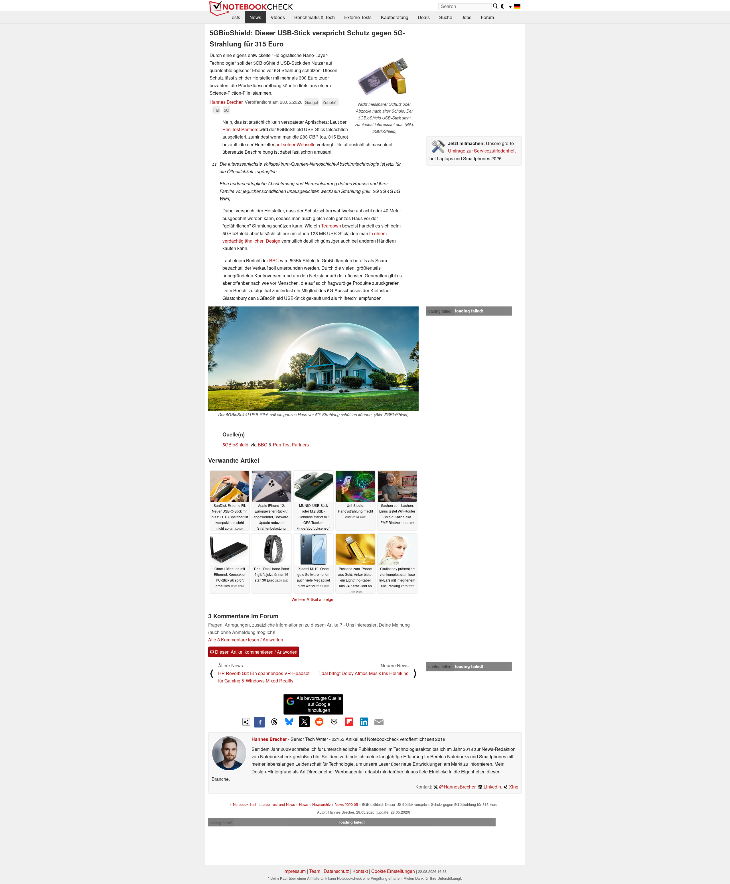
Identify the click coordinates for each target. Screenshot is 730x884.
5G (226, 110)
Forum (487, 17)
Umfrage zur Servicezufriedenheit (482, 150)
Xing (513, 786)
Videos (278, 17)
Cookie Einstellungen (393, 871)
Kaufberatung (394, 17)
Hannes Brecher (226, 102)
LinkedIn (491, 786)
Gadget (311, 102)
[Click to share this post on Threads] (274, 722)
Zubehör (330, 102)
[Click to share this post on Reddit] (319, 721)
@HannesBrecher (456, 786)
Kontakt (360, 871)
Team (314, 871)
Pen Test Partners (240, 129)
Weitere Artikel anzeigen (313, 599)
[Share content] (246, 722)
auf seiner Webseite (295, 144)
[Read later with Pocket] (334, 721)
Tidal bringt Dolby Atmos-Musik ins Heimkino (363, 673)
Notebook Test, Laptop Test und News (264, 804)
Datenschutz (336, 871)
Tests (235, 17)
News (255, 17)
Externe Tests (358, 17)
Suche (445, 17)
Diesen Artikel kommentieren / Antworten (255, 652)
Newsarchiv (321, 804)
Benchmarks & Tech (314, 17)
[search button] (495, 6)
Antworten (273, 639)
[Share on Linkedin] (363, 721)
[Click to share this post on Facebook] (259, 722)
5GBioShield (235, 444)
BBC (274, 260)
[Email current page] (379, 722)
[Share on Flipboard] (349, 721)
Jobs (466, 17)
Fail (216, 110)
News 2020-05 (346, 804)
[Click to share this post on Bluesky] (289, 722)
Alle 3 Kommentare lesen (233, 639)
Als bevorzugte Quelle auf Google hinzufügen (319, 704)
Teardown (331, 225)
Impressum (294, 871)
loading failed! (440, 311)
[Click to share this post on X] (304, 721)
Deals (424, 17)
